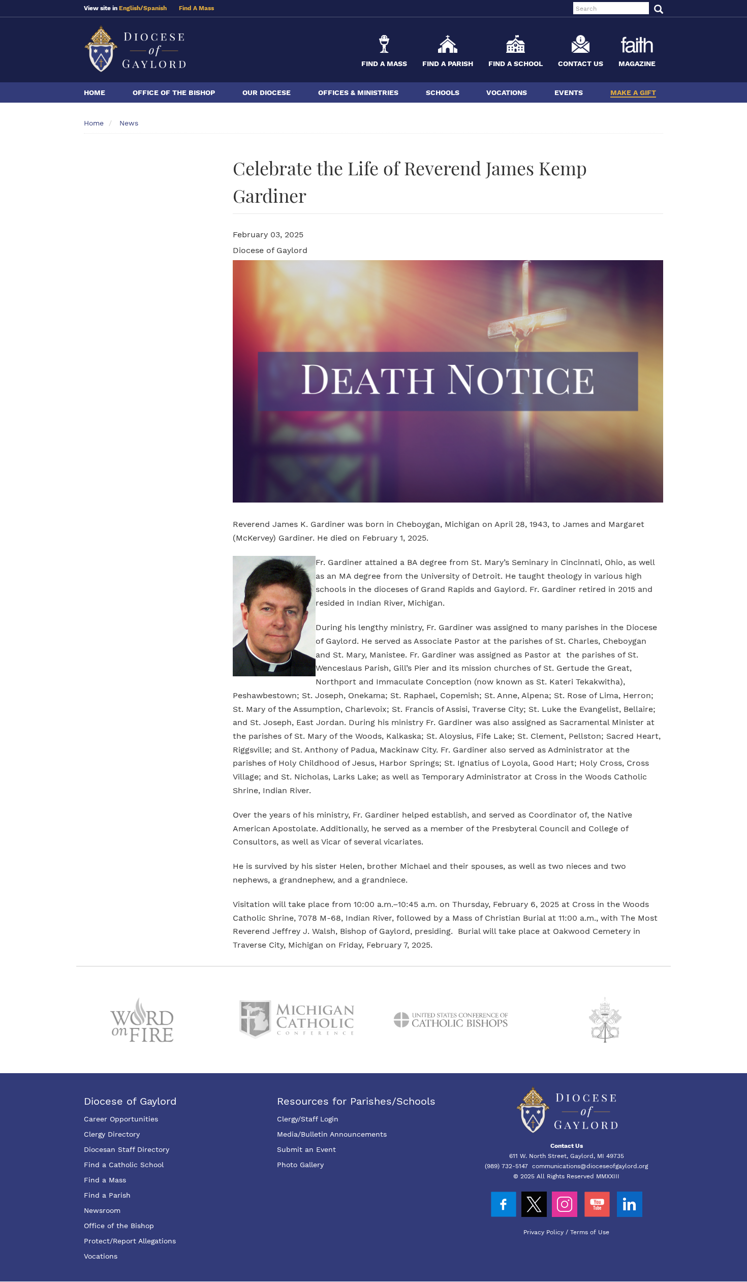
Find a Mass (384, 63)
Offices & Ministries (358, 92)
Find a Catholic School (124, 1165)
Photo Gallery (300, 1165)
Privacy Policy (543, 1232)
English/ (131, 8)
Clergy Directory (112, 1134)
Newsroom (102, 1210)
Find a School (515, 63)
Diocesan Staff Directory (126, 1149)
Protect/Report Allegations (130, 1241)
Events (568, 92)
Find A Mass (196, 8)
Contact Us (580, 63)
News (128, 123)
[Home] (134, 48)
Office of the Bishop (174, 92)
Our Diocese (266, 92)
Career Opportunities (121, 1119)
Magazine (637, 63)
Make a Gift (633, 92)
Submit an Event (306, 1149)
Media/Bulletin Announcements (332, 1134)
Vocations (506, 92)
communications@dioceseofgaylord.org (590, 1166)
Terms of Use (589, 1232)
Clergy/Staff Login (307, 1119)
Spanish (155, 8)
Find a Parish (447, 63)
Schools (442, 92)
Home (94, 92)
